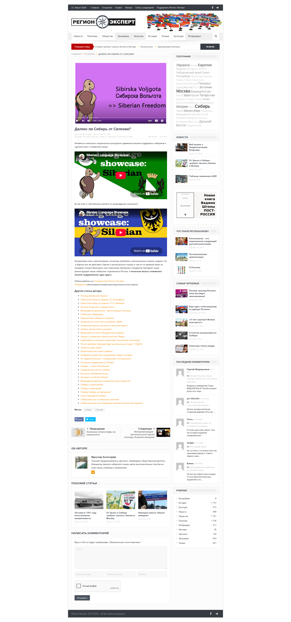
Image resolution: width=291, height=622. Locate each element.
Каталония (198, 80)
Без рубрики (184, 498)
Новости (78, 36)
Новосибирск (206, 102)
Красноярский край (187, 83)
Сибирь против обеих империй (96, 329)
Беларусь (192, 68)
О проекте (107, 7)
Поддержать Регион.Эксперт (171, 7)
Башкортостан (201, 91)
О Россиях (194, 267)
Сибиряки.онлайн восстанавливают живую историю (106, 355)
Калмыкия (182, 121)
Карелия (205, 64)
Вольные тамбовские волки (94, 373)
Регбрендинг (194, 36)
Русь (196, 87)
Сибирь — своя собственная (95, 366)
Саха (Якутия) (184, 87)
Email (164, 136)
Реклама (183, 529)
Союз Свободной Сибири (93, 395)
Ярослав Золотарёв (83, 134)
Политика (92, 36)
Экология (138, 36)
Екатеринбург (191, 102)
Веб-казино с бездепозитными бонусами (198, 147)
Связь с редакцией (144, 7)
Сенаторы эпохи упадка (202, 345)
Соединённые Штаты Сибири (95, 369)
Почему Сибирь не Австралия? (96, 392)
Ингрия (182, 106)
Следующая (145, 428)
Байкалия (195, 114)
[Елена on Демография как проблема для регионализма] (180, 466)
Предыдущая (97, 428)
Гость (190, 419)
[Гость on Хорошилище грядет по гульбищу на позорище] (180, 422)
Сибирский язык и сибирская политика (100, 399)
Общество (107, 36)
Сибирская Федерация (92, 314)
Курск (179, 102)
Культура (178, 36)
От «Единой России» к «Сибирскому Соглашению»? (106, 358)
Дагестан (193, 121)
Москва (183, 91)
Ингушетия (182, 114)
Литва (193, 65)
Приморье (207, 110)
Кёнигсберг (192, 110)
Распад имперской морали (94, 295)
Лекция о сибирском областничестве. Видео (102, 336)
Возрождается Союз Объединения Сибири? (102, 332)
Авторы (128, 7)
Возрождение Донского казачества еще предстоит (105, 380)
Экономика (123, 36)
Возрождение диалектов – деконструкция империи (106, 310)
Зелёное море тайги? (91, 347)
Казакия (180, 99)
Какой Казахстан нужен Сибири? (97, 351)
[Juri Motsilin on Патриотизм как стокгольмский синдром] (180, 401)
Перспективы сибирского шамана (97, 318)
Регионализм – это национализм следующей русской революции (203, 241)
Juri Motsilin (193, 398)
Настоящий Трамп (198, 446)
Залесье (202, 118)
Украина (183, 65)
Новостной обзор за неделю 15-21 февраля (102, 303)
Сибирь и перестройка (92, 384)
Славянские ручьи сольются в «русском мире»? (104, 325)
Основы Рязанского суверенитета (97, 306)
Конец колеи (126, 46)
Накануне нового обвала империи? (151, 514)
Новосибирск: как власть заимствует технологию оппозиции (110, 340)
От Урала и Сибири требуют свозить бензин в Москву (120, 515)
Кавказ (180, 80)
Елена (190, 463)
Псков (187, 80)
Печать (154, 136)
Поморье (204, 83)
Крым (195, 95)
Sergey (190, 442)
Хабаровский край (188, 72)
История (152, 36)
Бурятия (181, 68)
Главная (95, 7)
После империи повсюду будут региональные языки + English (111, 343)
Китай (179, 95)
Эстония (205, 87)
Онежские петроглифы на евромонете (101, 433)
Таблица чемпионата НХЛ (203, 176)
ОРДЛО (202, 68)
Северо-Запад (194, 99)
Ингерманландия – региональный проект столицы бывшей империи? (139, 434)
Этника (165, 36)
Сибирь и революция (91, 388)
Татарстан (207, 95)
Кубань (208, 76)
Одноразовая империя (148, 46)
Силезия (99, 410)
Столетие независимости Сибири (97, 362)
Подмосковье (194, 125)
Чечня (179, 110)
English (118, 7)
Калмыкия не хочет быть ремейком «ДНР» (102, 321)
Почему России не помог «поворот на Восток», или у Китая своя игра (202, 379)
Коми (206, 99)
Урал (187, 95)
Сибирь (88, 410)
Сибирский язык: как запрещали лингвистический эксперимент (112, 403)
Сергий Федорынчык (198, 369)
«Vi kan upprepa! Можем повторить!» (202, 321)
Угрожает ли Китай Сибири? (94, 377)
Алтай (204, 114)
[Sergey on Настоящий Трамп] (180, 445)
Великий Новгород (186, 118)
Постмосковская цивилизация (198, 255)
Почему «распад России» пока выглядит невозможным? (202, 293)
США (191, 107)
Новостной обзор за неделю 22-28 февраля (102, 299)
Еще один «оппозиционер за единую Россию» (203, 308)
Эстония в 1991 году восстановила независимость (85, 515)
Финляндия (197, 76)
